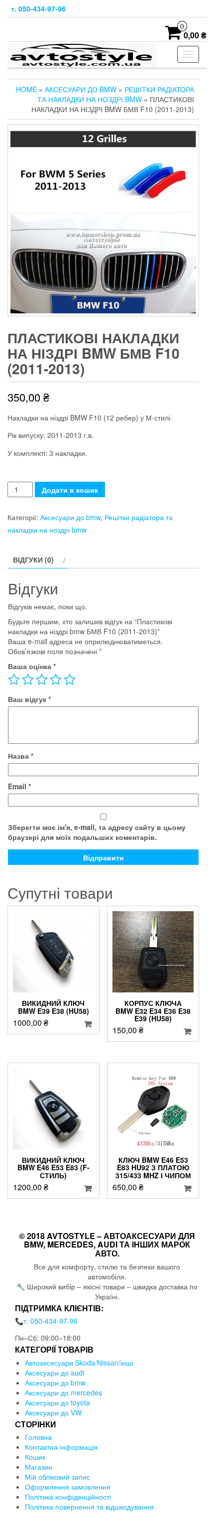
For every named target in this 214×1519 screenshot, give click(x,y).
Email (19, 786)
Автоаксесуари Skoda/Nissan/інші (79, 1363)
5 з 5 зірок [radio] (70, 680)
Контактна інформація (61, 1447)
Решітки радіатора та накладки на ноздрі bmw (115, 94)
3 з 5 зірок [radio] (42, 680)
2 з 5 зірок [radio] (28, 680)
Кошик (35, 1457)
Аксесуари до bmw (80, 89)
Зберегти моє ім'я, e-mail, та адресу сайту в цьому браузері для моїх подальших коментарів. (97, 832)
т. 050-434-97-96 (38, 8)
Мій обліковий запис (57, 1477)
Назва (20, 756)
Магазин (38, 1467)
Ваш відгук (29, 699)
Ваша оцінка (32, 666)
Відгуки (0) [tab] (33, 559)
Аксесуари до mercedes (63, 1392)
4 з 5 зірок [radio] (56, 680)
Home (26, 89)
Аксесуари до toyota (57, 1402)
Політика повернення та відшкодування (90, 1507)
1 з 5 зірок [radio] (14, 680)
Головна (38, 1437)
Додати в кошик (70, 490)
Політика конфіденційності (68, 1497)
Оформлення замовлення (67, 1487)
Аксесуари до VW (53, 1412)
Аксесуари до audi (54, 1373)
